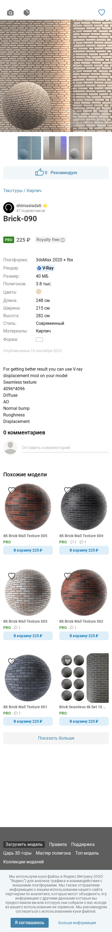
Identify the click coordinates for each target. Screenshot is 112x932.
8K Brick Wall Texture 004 (81, 536)
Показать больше (56, 738)
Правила (58, 844)
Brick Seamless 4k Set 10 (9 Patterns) (83, 707)
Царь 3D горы (17, 853)
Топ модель (87, 853)
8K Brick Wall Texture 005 (25, 536)
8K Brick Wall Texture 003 (25, 621)
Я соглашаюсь (29, 922)
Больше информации (77, 923)
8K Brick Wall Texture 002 (81, 621)
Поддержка (83, 844)
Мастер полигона (53, 853)
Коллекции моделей (23, 861)
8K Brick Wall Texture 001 (25, 707)
